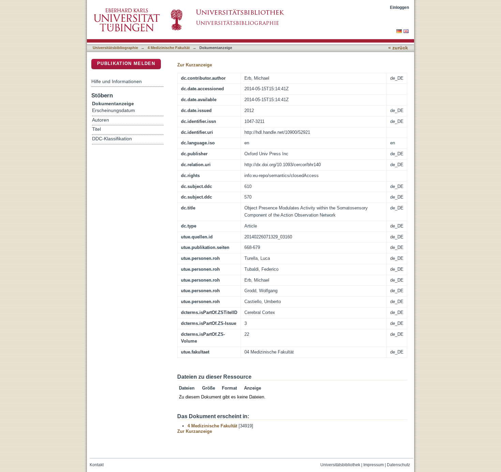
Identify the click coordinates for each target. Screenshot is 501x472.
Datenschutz (398, 464)
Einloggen (399, 7)
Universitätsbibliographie (115, 48)
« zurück (398, 47)
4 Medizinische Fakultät (169, 48)
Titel (96, 129)
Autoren (100, 120)
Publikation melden (126, 63)
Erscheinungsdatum (113, 110)
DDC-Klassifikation (112, 138)
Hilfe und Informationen (116, 81)
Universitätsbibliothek (340, 464)
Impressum (373, 464)
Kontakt (97, 464)
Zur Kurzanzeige (194, 64)
